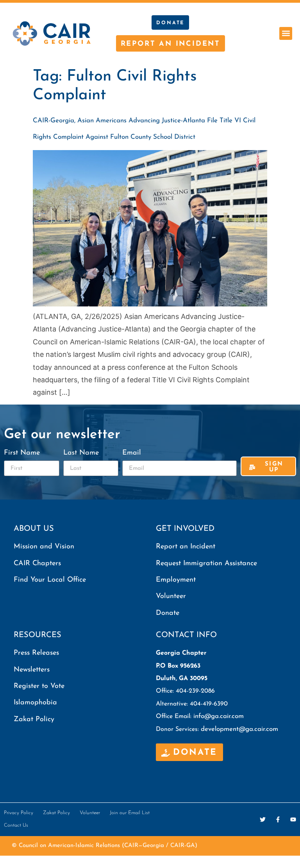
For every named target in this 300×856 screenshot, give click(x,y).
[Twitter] (263, 819)
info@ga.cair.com (218, 716)
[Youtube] (293, 819)
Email (131, 453)
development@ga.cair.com (239, 729)
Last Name (81, 453)
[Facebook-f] (278, 819)
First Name (22, 453)
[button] (285, 33)
